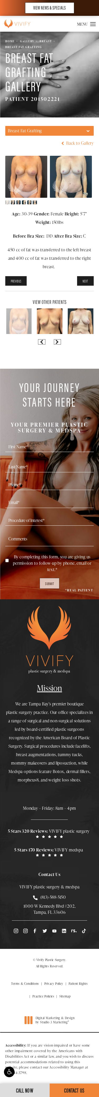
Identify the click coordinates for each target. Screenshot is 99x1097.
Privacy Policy (53, 983)
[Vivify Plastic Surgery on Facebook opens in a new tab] (35, 930)
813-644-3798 (15, 1072)
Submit (49, 583)
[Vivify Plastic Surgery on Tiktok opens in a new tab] (83, 930)
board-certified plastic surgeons (55, 729)
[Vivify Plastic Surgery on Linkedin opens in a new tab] (64, 930)
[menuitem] (15, 930)
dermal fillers (77, 771)
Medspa (15, 771)
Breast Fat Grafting (23, 47)
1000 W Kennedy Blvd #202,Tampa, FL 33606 (49, 909)
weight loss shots (64, 780)
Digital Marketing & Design (55, 1020)
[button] (9, 1072)
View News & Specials (49, 7)
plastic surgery (19, 712)
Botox (58, 771)
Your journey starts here (49, 406)
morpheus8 (28, 780)
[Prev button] (41, 342)
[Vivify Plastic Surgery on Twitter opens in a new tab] (44, 930)
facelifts (82, 746)
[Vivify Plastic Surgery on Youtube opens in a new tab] (54, 930)
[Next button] (57, 342)
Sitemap (64, 996)
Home (10, 41)
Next (85, 281)
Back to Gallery (79, 143)
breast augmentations (36, 754)
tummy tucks (70, 754)
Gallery (27, 41)
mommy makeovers (29, 763)
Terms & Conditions (25, 983)
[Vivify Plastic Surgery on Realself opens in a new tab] (74, 930)
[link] (49, 833)
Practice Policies (43, 996)
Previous (16, 281)
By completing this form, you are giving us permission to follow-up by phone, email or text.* (52, 563)
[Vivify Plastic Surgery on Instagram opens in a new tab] (15, 930)
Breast (46, 41)
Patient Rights (78, 983)
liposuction (66, 763)
